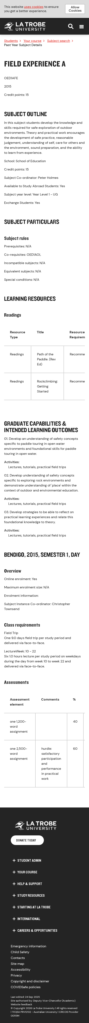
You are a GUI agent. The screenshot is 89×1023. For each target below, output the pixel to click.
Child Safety (20, 952)
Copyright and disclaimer (30, 981)
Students (11, 41)
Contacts (18, 958)
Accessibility (20, 969)
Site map (17, 964)
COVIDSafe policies (26, 987)
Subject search (58, 41)
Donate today (26, 840)
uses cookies (33, 7)
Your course (32, 41)
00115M (15, 1015)
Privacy (16, 975)
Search (71, 26)
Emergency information (28, 946)
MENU (82, 27)
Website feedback (21, 1004)
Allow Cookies (75, 9)
